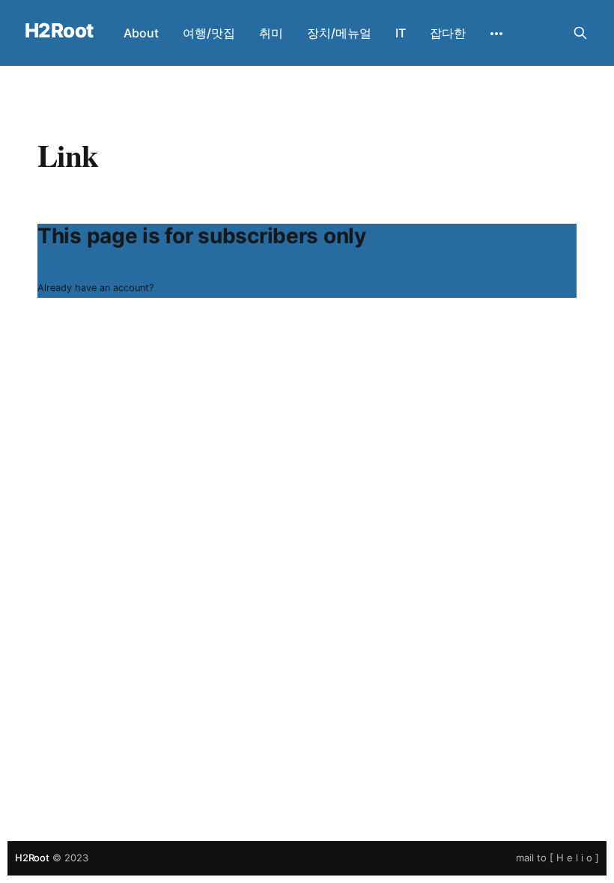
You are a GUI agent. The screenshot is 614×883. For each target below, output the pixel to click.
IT (400, 32)
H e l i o (574, 858)
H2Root (59, 31)
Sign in (171, 287)
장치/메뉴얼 (339, 32)
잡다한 (448, 32)
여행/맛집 (209, 32)
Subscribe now (79, 267)
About (141, 32)
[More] (496, 33)
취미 (271, 32)
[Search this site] (580, 33)
